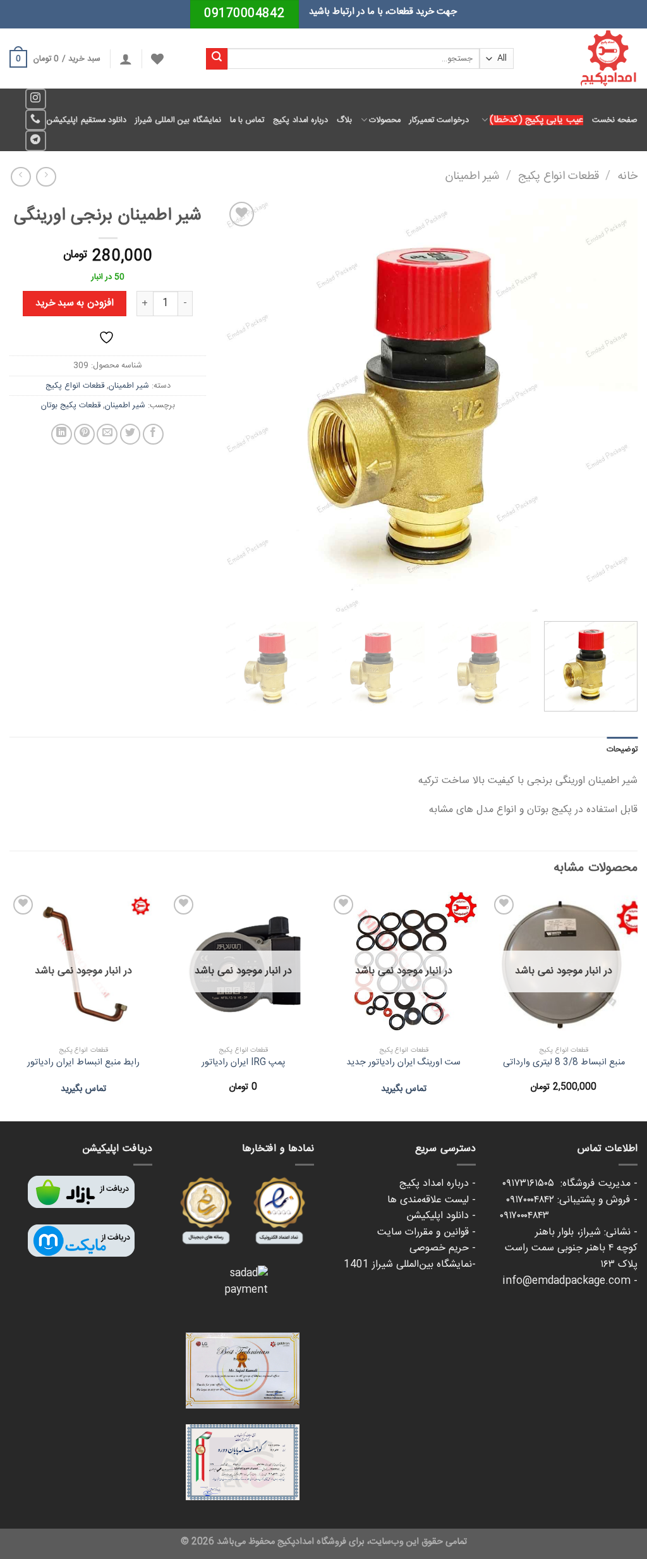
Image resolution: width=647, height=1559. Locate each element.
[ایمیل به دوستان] (107, 434)
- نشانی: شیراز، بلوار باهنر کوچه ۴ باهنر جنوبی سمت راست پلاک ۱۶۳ (571, 1248)
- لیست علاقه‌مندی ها (431, 1200)
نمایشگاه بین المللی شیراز (178, 120)
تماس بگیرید (403, 1089)
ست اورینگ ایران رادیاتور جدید (403, 1063)
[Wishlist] (157, 59)
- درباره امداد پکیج (437, 1184)
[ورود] (125, 59)
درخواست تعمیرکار (439, 120)
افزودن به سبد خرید (74, 303)
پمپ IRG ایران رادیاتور (243, 1063)
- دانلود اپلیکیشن (441, 1216)
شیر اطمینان (472, 176)
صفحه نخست (615, 120)
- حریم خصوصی (442, 1248)
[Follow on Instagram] (35, 99)
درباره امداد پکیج (300, 120)
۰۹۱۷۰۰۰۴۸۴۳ (569, 1216)
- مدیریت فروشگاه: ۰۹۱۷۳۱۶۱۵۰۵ (570, 1184)
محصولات (385, 120)
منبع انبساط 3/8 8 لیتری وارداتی (564, 1063)
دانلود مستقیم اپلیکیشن (86, 120)
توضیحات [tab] (622, 749)
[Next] (240, 405)
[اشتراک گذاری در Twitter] (130, 434)
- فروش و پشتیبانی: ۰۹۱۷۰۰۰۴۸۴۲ (572, 1200)
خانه (627, 176)
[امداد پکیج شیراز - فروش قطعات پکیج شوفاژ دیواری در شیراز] (585, 58)
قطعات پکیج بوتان (70, 405)
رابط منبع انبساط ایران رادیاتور (83, 1063)
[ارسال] (216, 59)
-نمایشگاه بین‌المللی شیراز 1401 (410, 1264)
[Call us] (35, 119)
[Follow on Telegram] (35, 140)
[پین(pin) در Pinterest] (84, 434)
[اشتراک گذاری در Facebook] (153, 434)
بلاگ (344, 120)
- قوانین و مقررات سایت (426, 1232)
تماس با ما (247, 120)
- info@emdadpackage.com (570, 1281)
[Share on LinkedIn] (61, 434)
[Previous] (613, 405)
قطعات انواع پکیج (558, 176)
